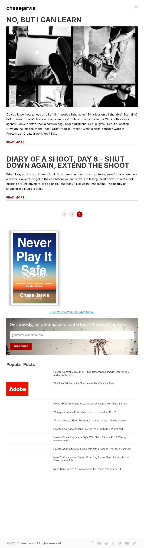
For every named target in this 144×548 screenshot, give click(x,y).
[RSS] (113, 543)
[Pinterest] (106, 543)
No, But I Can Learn (44, 19)
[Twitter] (120, 543)
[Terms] (134, 543)
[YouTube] (127, 543)
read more (16, 142)
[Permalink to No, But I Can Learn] (72, 84)
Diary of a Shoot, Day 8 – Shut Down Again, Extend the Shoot (67, 162)
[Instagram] (99, 543)
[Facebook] (92, 543)
